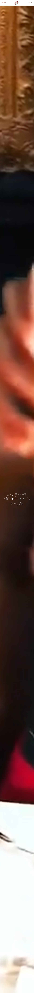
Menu (4, 2)
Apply (30, 2)
